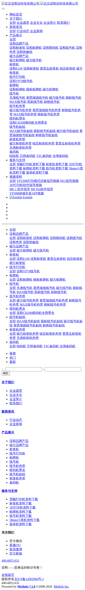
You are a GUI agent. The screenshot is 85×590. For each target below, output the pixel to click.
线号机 (14, 283)
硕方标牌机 (24, 250)
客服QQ (15, 545)
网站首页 (15, 14)
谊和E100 (23, 258)
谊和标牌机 (41, 238)
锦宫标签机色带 (51, 333)
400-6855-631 (10, 560)
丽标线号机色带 (55, 304)
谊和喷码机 (58, 238)
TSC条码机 (51, 346)
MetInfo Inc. (61, 586)
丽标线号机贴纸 (52, 321)
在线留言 (8, 575)
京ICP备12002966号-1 (29, 579)
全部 (12, 22)
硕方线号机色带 (28, 300)
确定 (5, 373)
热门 (12, 357)
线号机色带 (17, 296)
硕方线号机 (41, 250)
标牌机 (14, 275)
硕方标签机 (17, 263)
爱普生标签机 (56, 258)
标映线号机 (59, 292)
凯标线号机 (42, 292)
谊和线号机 (74, 238)
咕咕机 (21, 346)
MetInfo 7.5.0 (26, 586)
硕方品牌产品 (18, 246)
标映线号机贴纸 (54, 325)
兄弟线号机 (24, 288)
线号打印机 (17, 267)
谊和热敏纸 (31, 242)
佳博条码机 (68, 346)
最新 (12, 361)
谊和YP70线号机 (28, 271)
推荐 (12, 353)
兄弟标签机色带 (28, 337)
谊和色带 (15, 242)
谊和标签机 (24, 238)
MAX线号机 (25, 292)
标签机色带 (17, 329)
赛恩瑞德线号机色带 (54, 300)
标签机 (14, 254)
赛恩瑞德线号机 (44, 288)
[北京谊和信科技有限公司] (42, 4)
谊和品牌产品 (18, 233)
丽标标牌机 (41, 279)
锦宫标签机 (75, 258)
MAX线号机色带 (31, 304)
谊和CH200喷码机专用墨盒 (35, 313)
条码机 (14, 342)
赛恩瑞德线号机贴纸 (27, 325)
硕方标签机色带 (28, 333)
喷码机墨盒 (17, 308)
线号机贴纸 (17, 317)
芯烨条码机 (35, 346)
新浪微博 (15, 549)
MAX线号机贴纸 (28, 321)
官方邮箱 (15, 553)
